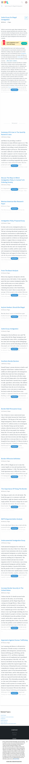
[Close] (26, 741)
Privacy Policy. (16, 758)
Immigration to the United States (7, 717)
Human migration (4, 722)
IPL (2, 6)
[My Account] (26, 2)
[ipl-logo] (6, 3)
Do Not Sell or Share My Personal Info (14, 761)
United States (20, 56)
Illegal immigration (4, 720)
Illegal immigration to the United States (8, 723)
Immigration (3, 718)
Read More (14, 165)
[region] (14, 751)
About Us (14, 733)
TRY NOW (24, 43)
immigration (23, 53)
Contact (14, 734)
